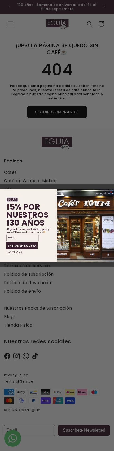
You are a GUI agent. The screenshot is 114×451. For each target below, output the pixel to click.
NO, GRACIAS (14, 252)
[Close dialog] (111, 192)
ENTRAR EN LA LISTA (22, 246)
